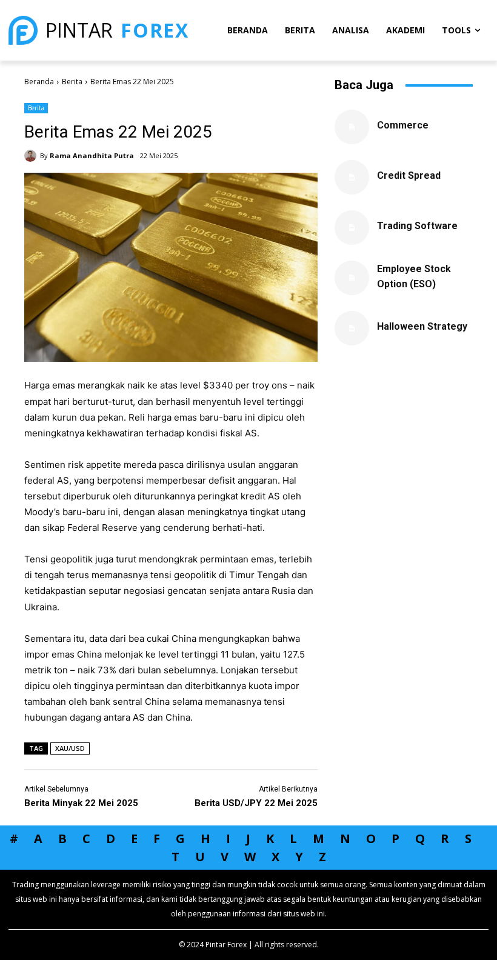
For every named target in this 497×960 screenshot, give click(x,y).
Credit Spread (409, 175)
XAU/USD (70, 748)
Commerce (403, 125)
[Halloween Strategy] (352, 328)
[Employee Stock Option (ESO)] (352, 278)
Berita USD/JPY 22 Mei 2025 (256, 803)
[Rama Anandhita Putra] (32, 156)
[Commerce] (352, 127)
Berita (72, 81)
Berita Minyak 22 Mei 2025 (81, 803)
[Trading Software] (352, 227)
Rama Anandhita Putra (92, 155)
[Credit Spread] (352, 177)
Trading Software (417, 226)
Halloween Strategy (422, 326)
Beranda (39, 81)
